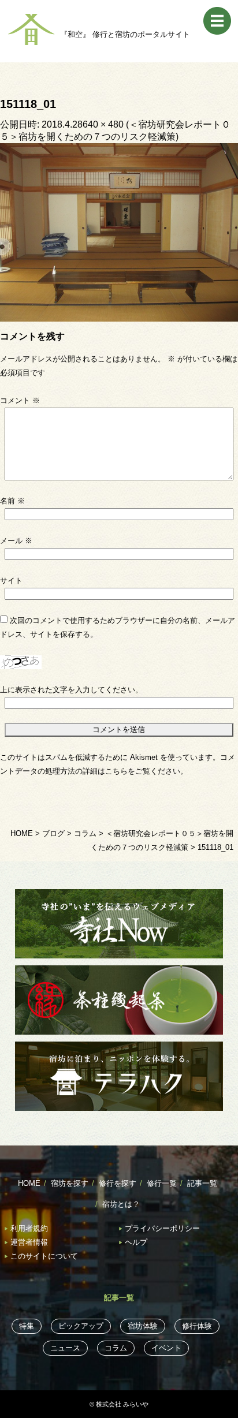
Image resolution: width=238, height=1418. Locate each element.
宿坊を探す (69, 1183)
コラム (116, 1348)
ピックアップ (80, 1326)
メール (16, 540)
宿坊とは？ (121, 1204)
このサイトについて (44, 1256)
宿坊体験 (143, 1326)
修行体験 (197, 1326)
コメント (20, 400)
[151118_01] (119, 232)
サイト (11, 580)
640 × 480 (103, 124)
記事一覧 (202, 1183)
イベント (166, 1348)
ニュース (65, 1348)
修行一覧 (162, 1183)
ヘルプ (136, 1242)
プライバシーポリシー (162, 1228)
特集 (26, 1326)
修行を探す (117, 1183)
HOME (29, 1183)
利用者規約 (29, 1228)
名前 (12, 501)
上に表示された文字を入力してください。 (71, 689)
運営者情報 (29, 1242)
